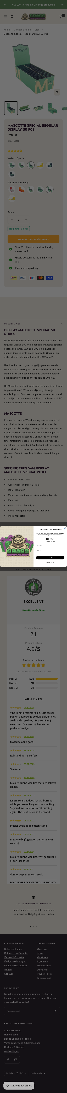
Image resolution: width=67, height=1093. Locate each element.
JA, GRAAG (50, 557)
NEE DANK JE (50, 562)
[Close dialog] (65, 528)
